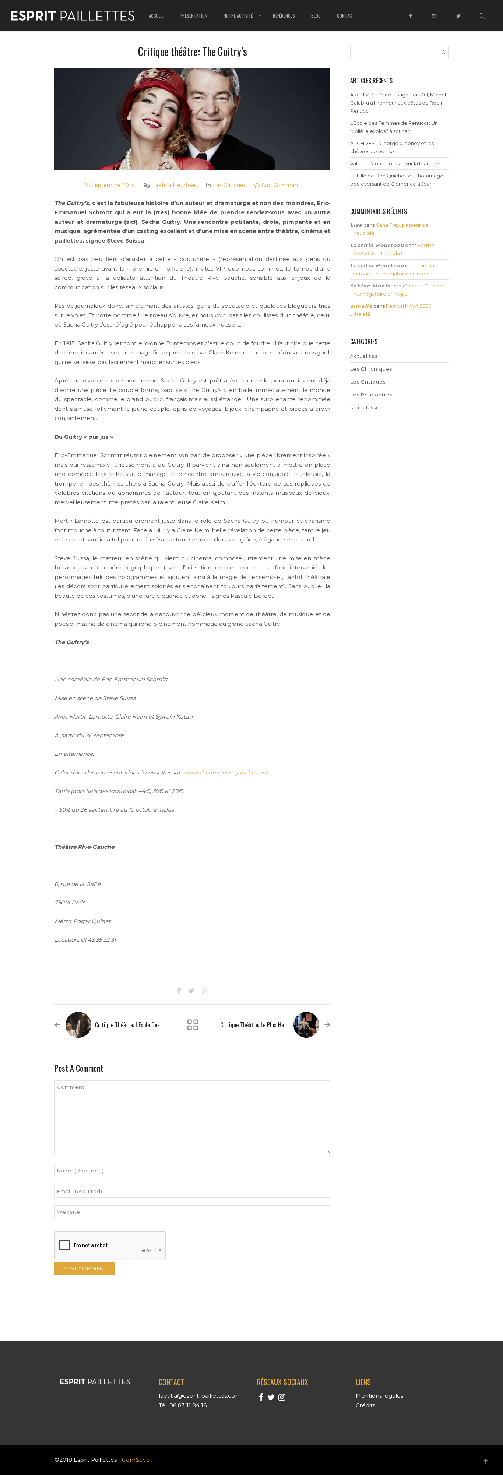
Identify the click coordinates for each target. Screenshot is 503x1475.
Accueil (156, 16)
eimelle (361, 306)
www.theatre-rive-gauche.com (226, 772)
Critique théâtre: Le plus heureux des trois (269, 1024)
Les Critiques (229, 185)
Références (284, 16)
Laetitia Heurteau (174, 185)
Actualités (363, 356)
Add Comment (280, 185)
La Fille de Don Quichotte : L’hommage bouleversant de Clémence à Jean (396, 180)
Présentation (193, 16)
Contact (346, 16)
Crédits (365, 1405)
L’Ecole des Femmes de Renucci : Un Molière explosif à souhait (394, 127)
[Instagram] (435, 21)
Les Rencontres (371, 395)
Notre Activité (238, 16)
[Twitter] (459, 21)
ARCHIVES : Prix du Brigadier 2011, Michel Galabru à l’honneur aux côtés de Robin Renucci (398, 103)
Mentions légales (379, 1395)
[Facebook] (411, 21)
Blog (316, 16)
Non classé (365, 407)
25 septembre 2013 (109, 185)
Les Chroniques (371, 369)
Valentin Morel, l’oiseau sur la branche (394, 163)
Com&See (136, 1459)
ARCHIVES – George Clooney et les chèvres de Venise (392, 147)
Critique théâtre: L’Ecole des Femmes (137, 1024)
